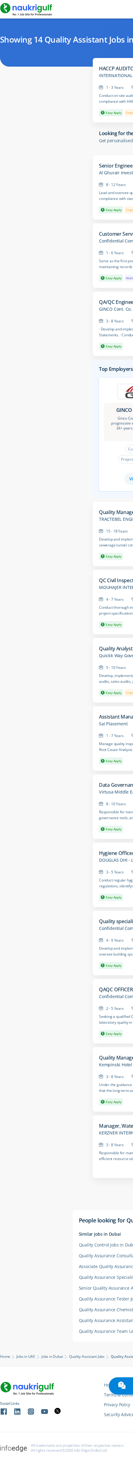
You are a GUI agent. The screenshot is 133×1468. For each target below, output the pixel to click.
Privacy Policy (117, 1405)
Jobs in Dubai (52, 1356)
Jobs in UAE (25, 1356)
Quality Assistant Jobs (87, 1356)
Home (5, 1356)
